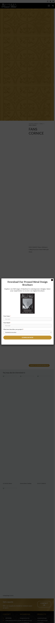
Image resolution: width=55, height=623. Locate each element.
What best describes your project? (13, 329)
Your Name (7, 316)
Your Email (7, 322)
